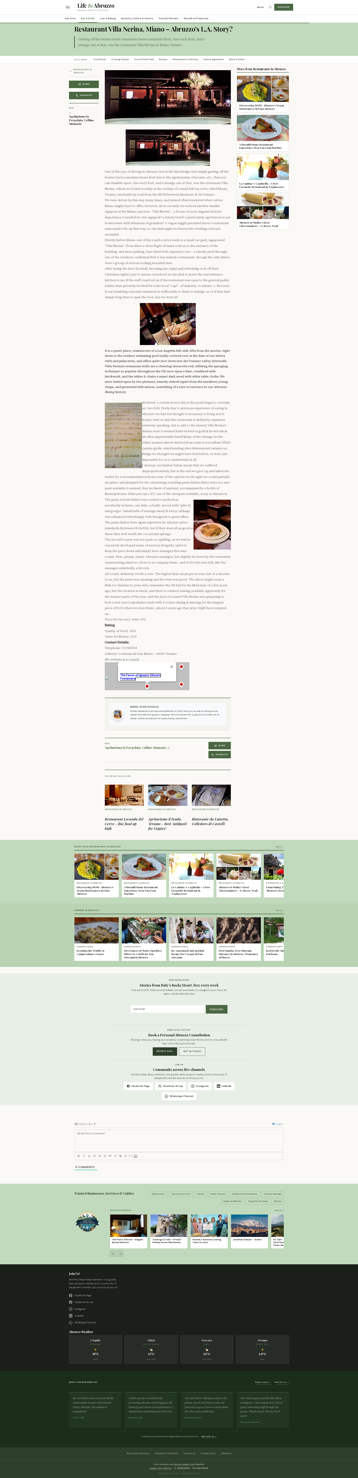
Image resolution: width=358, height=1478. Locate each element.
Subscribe (284, 7)
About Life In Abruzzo (137, 1453)
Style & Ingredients (214, 59)
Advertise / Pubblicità (166, 1453)
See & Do (70, 18)
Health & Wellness (232, 1201)
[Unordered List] (104, 1156)
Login (279, 1124)
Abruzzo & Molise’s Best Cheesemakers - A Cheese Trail (258, 224)
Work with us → (282, 1382)
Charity (277, 1201)
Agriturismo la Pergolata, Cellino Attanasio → (137, 748)
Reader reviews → (263, 1382)
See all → (280, 846)
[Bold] (78, 1156)
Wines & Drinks (236, 59)
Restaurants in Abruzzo (185, 59)
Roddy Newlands (149, 706)
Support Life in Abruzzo (160, 1468)
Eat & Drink (88, 18)
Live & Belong (108, 18)
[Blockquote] (110, 1156)
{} (125, 1155)
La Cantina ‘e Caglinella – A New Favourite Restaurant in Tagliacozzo (261, 185)
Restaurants (158, 1194)
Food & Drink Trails (144, 59)
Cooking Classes (120, 59)
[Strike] (94, 1156)
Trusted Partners (168, 18)
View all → (279, 1210)
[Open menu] (67, 7)
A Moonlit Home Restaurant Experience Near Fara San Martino (260, 146)
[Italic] (84, 1156)
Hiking (200, 1194)
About (260, 7)
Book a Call (165, 1051)
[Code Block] (115, 1156)
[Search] (270, 7)
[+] (131, 1155)
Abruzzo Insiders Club (184, 1464)
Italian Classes (217, 1194)
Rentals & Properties (196, 18)
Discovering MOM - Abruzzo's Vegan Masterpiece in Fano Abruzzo (261, 107)
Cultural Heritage (272, 1194)
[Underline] (89, 1156)
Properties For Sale (257, 1201)
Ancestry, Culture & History (137, 18)
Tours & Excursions (181, 1194)
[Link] (120, 1156)
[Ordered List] (99, 1156)
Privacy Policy (208, 1453)
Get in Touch (192, 1051)
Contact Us (189, 1453)
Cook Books (99, 59)
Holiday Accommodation (244, 1194)
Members (226, 1453)
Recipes (163, 59)
